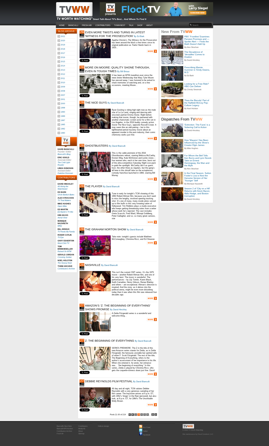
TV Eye (61, 237)
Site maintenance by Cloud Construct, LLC (197, 434)
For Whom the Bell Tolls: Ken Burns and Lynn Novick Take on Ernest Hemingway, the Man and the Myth (197, 160)
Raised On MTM (64, 251)
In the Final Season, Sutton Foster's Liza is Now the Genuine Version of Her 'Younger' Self (197, 177)
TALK (131, 25)
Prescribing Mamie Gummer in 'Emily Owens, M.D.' (197, 70)
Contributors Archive (66, 269)
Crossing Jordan (65, 257)
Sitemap (81, 433)
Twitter (145, 431)
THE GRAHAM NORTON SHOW (105, 229)
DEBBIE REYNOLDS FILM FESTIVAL (108, 381)
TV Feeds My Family (66, 232)
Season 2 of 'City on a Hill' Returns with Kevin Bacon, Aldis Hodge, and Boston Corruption (197, 192)
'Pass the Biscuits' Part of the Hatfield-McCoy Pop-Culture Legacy (196, 103)
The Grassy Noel (65, 263)
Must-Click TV (63, 243)
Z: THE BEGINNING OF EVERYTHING (109, 340)
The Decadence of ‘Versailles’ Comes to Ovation (194, 54)
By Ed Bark (139, 36)
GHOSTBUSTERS (96, 145)
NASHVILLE (92, 265)
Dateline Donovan (65, 173)
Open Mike (62, 206)
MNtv (60, 226)
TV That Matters (64, 200)
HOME (62, 25)
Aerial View (62, 218)
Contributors (83, 426)
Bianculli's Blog (64, 154)
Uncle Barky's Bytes (66, 195)
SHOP (139, 25)
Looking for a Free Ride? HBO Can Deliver (196, 85)
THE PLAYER (93, 186)
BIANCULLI (73, 25)
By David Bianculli (116, 103)
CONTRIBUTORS (102, 25)
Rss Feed (146, 427)
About (80, 431)
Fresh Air (60, 433)
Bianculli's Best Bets (64, 426)
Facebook (146, 435)
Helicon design (103, 426)
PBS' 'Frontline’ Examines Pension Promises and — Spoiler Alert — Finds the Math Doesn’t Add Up (196, 40)
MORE (150, 51)
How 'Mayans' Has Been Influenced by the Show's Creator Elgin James (196, 142)
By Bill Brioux (123, 71)
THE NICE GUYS (96, 102)
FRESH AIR (87, 25)
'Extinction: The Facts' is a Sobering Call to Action (197, 125)
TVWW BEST (119, 25)
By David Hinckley (118, 309)
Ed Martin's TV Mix (65, 212)
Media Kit (81, 429)
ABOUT (149, 25)
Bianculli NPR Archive (65, 429)
